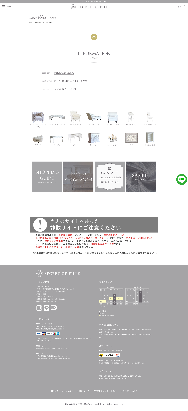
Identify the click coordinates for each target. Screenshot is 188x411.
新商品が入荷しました (64, 72)
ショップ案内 (67, 391)
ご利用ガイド (83, 391)
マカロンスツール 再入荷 (65, 89)
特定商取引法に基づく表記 (104, 391)
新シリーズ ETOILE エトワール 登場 (70, 80)
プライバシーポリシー (130, 391)
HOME (54, 391)
